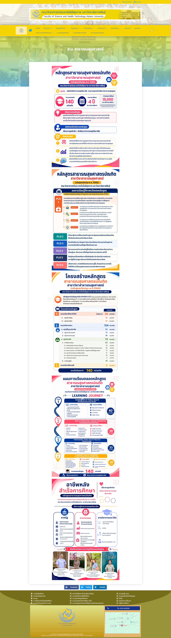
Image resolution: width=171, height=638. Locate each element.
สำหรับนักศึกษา (88, 28)
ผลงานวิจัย (137, 28)
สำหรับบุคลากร (101, 28)
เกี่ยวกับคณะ (47, 28)
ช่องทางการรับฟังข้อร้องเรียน (43, 33)
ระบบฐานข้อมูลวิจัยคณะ (63, 33)
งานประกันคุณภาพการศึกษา (97, 33)
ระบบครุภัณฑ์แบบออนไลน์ (79, 33)
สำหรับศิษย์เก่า (114, 28)
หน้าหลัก (38, 28)
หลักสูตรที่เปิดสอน (60, 28)
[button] (152, 30)
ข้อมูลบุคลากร (74, 28)
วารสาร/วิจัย (127, 28)
